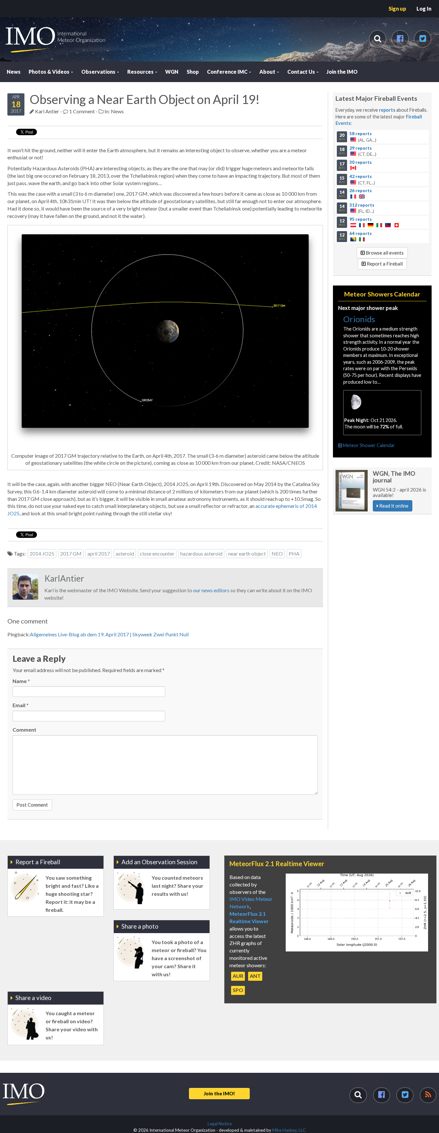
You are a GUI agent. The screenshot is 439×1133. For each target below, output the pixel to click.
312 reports (361, 204)
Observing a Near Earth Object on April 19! (145, 99)
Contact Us (301, 72)
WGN (171, 72)
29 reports (360, 147)
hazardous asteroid (201, 553)
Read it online (393, 506)
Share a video (33, 997)
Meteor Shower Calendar (368, 445)
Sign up (397, 8)
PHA (294, 553)
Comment (24, 729)
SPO (238, 990)
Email (21, 705)
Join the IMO (342, 72)
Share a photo (139, 926)
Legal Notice (220, 1123)
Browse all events (384, 253)
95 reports (360, 219)
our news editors (211, 590)
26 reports (360, 190)
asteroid (125, 553)
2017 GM (71, 553)
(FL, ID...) (356, 207)
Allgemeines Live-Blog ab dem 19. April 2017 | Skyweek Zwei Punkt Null (109, 634)
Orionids (359, 319)
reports (387, 110)
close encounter (157, 553)
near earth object (247, 553)
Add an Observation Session (159, 862)
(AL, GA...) (357, 136)
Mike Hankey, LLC (289, 1130)
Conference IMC (227, 72)
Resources (141, 72)
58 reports (360, 133)
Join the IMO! (219, 1093)
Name (21, 681)
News (14, 72)
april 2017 (98, 553)
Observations (98, 72)
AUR (238, 976)
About (267, 72)
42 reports (360, 176)
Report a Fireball (384, 264)
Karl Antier (47, 111)
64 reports (360, 233)
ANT (255, 976)
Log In (424, 8)
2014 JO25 (42, 553)
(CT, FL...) (357, 179)
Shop (193, 72)
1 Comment (81, 111)
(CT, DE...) (357, 150)
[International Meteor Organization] (5, 2)
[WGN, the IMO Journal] (352, 490)
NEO (277, 553)
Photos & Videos (49, 72)
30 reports (360, 162)
